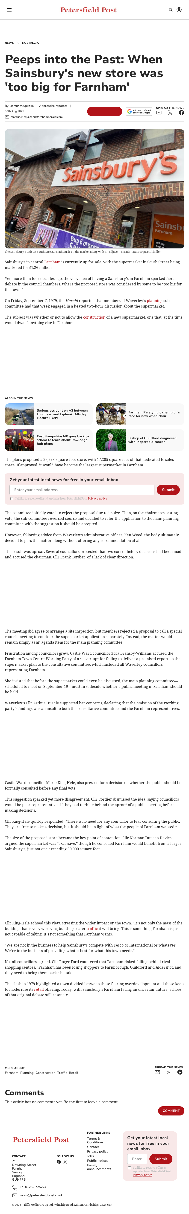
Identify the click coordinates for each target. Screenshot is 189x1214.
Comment (171, 1111)
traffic (92, 928)
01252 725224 (35, 1187)
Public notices (97, 1161)
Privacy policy (97, 1151)
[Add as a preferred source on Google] (139, 111)
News (9, 43)
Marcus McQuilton (21, 106)
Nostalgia (30, 43)
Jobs (90, 1156)
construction (94, 317)
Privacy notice (97, 498)
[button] (9, 9)
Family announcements (99, 1167)
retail (39, 989)
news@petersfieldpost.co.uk (41, 1195)
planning (154, 300)
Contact (93, 1147)
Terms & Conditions (95, 1140)
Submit (168, 489)
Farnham (52, 262)
